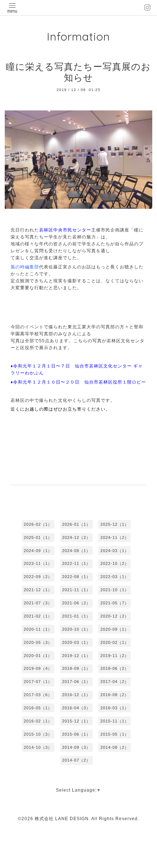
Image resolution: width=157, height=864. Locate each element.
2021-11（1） (76, 590)
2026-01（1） (76, 524)
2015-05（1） (114, 734)
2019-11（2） (114, 655)
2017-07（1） (38, 681)
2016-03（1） (114, 708)
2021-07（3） (38, 603)
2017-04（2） (114, 681)
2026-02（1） (38, 524)
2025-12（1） (114, 524)
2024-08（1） (76, 550)
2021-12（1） (38, 590)
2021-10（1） (114, 590)
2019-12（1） (76, 655)
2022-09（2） (38, 576)
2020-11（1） (38, 629)
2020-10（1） (76, 629)
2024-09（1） (38, 550)
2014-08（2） (114, 747)
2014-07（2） (76, 760)
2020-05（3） (38, 642)
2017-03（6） (38, 695)
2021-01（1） (76, 616)
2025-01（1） (38, 537)
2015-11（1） (114, 721)
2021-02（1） (38, 616)
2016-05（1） (38, 708)
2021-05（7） (114, 603)
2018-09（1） (76, 668)
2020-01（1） (38, 655)
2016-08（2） (114, 695)
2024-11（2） (114, 537)
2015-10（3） (38, 734)
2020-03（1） (76, 642)
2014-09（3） (76, 747)
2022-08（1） (76, 576)
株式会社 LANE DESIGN (62, 818)
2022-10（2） (114, 563)
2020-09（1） (114, 629)
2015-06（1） (76, 734)
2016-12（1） (76, 695)
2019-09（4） (38, 668)
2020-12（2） (114, 616)
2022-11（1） (76, 563)
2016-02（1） (38, 721)
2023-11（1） (38, 563)
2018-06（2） (114, 668)
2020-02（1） (114, 642)
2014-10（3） (38, 747)
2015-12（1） (76, 721)
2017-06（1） (76, 681)
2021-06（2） (76, 603)
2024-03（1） (114, 550)
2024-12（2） (76, 537)
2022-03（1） (114, 576)
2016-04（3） (76, 708)
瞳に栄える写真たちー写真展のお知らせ (78, 72)
